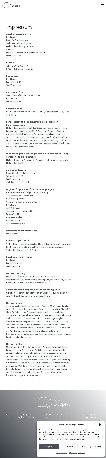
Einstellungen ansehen (91, 446)
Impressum (81, 453)
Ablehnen (69, 446)
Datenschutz (73, 453)
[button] (101, 424)
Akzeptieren (49, 446)
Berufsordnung (42, 246)
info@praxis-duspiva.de (23, 68)
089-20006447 (21, 65)
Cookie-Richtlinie (61, 453)
